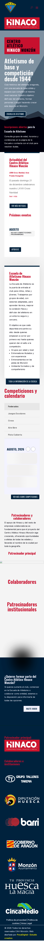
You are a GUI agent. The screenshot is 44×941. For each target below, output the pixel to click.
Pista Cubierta (15, 435)
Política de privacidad (16, 920)
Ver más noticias (18, 205)
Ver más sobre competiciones (25, 496)
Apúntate (15, 249)
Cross (11, 420)
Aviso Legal (26, 923)
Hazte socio (31, 708)
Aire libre (12, 427)
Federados (13, 406)
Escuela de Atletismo (15, 114)
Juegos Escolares (16, 413)
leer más (13, 196)
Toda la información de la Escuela (22, 381)
